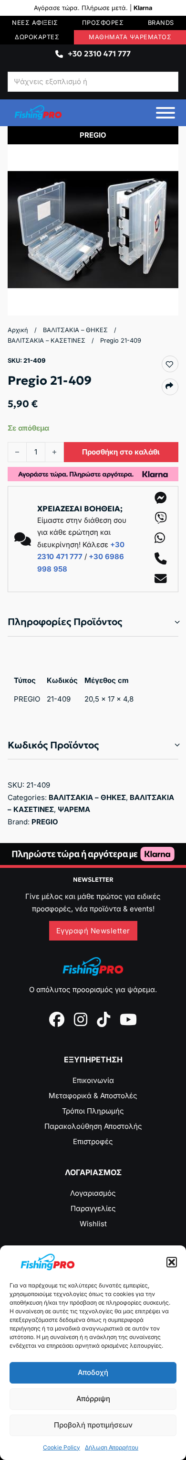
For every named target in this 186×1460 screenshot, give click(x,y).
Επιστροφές (93, 1141)
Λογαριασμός (93, 1193)
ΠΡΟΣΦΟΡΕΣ (103, 22)
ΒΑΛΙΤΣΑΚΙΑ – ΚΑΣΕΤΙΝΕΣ (46, 340)
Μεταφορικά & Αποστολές (93, 1095)
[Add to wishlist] (169, 364)
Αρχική (18, 330)
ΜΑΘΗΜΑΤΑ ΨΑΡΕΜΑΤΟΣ (130, 37)
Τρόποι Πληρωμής (93, 1110)
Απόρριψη (93, 1398)
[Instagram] (80, 1019)
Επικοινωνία (93, 1080)
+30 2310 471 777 (99, 53)
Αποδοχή (93, 1372)
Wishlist (93, 1223)
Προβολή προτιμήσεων (93, 1424)
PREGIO (44, 821)
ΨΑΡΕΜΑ (74, 809)
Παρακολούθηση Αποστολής (93, 1126)
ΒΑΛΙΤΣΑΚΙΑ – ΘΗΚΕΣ (75, 330)
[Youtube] (128, 1019)
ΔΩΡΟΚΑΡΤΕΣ (37, 37)
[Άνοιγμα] (165, 113)
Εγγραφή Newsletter (93, 930)
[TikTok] (103, 1019)
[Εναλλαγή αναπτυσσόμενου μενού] (59, 54)
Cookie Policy (61, 1447)
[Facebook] (56, 1019)
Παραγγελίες (93, 1208)
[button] (171, 1262)
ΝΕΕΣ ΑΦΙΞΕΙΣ (35, 22)
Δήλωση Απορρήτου (111, 1447)
